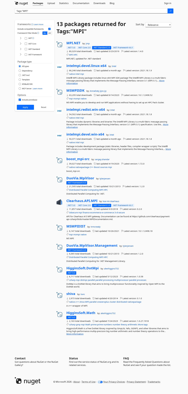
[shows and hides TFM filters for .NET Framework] (21, 54)
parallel (91, 280)
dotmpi (83, 280)
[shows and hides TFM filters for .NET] (21, 38)
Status (73, 358)
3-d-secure (120, 212)
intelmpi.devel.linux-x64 (86, 65)
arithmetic (132, 324)
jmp (88, 43)
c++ (77, 301)
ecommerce (95, 212)
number (116, 324)
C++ (92, 167)
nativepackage (82, 167)
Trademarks (154, 381)
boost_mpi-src (77, 158)
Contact (20, 358)
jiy (105, 90)
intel (77, 73)
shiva (70, 293)
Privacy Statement (136, 381)
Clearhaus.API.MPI (81, 200)
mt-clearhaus (113, 201)
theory (124, 324)
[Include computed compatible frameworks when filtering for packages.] (49, 29)
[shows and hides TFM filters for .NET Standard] (21, 49)
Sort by (140, 24)
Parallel (83, 189)
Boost (97, 167)
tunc (83, 294)
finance (86, 212)
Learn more (38, 24)
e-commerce (108, 212)
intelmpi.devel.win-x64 (85, 134)
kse (105, 201)
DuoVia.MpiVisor (80, 178)
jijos (102, 90)
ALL (45, 33)
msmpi (76, 98)
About (76, 381)
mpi (82, 73)
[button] (32, 24)
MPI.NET (73, 43)
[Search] (170, 10)
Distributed (74, 189)
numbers (107, 324)
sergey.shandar (102, 159)
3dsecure (73, 212)
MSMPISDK (75, 90)
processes (141, 280)
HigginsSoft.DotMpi (82, 268)
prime (94, 324)
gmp (78, 324)
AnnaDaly (95, 90)
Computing (93, 189)
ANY (49, 33)
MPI (71, 54)
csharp (72, 280)
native (72, 73)
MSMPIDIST (75, 226)
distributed (121, 301)
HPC (75, 54)
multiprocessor (121, 280)
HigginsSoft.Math (80, 312)
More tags (143, 324)
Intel (114, 66)
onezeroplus (103, 301)
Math (87, 324)
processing (108, 280)
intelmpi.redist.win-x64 (85, 109)
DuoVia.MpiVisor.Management (91, 245)
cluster (113, 301)
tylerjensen (105, 178)
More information (74, 334)
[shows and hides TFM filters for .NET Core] (21, 43)
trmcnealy (95, 226)
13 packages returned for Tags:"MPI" (91, 27)
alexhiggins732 (111, 268)
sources (104, 167)
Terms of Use (88, 381)
